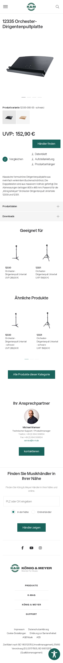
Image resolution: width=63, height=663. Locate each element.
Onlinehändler (44, 512)
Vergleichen (16, 159)
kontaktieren (31, 451)
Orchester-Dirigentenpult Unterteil (15, 273)
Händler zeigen (31, 527)
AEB (38, 637)
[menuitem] (31, 585)
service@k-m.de (31, 440)
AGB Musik (28, 637)
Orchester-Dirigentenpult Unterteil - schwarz (15, 341)
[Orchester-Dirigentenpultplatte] (23, 117)
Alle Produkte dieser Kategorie (31, 374)
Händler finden (46, 144)
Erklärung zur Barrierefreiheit (43, 633)
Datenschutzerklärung (38, 629)
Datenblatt (40, 154)
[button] (26, 359)
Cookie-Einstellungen (16, 633)
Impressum (19, 629)
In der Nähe (23, 512)
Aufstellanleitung (44, 159)
